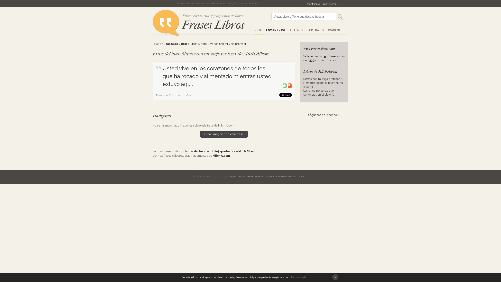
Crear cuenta (329, 4)
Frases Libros (213, 25)
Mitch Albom (198, 43)
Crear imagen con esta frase (224, 134)
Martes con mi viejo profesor (228, 43)
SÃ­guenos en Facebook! (323, 115)
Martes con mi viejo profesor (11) (323, 78)
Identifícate (313, 4)
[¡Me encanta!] (285, 85)
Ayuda (268, 176)
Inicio (258, 30)
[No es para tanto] (290, 85)
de (225, 151)
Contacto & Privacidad (284, 176)
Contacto (302, 176)
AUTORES (296, 30)
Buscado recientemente (250, 176)
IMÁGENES (335, 30)
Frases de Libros (175, 43)
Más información (299, 277)
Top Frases (315, 30)
